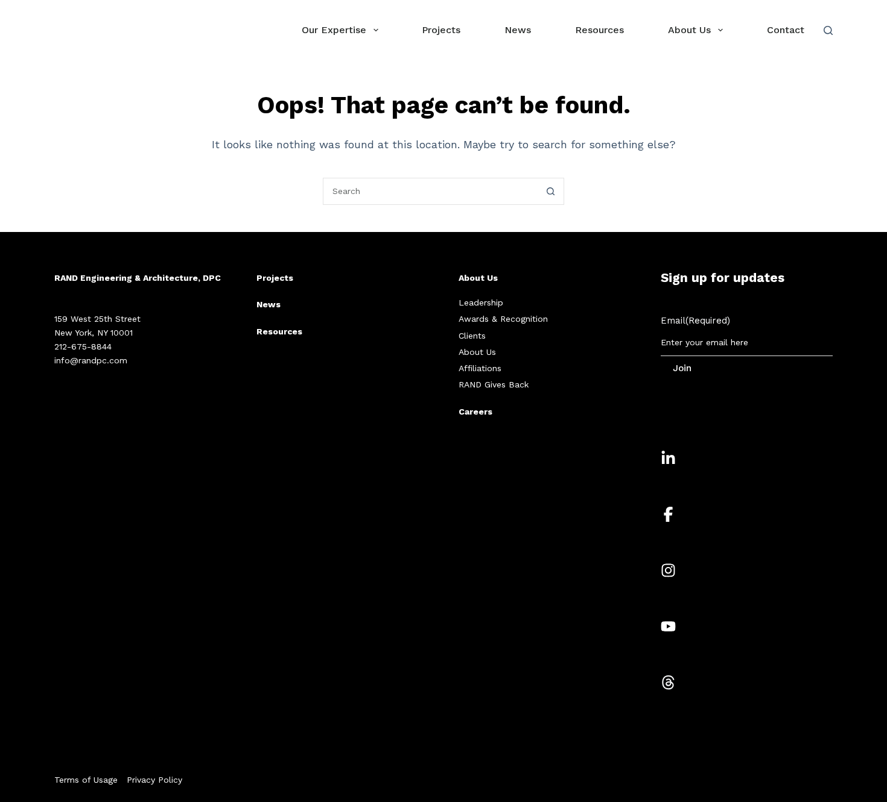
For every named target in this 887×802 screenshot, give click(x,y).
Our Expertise (334, 30)
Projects (441, 30)
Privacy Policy (154, 780)
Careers (475, 411)
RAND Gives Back (494, 384)
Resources (599, 30)
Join (682, 368)
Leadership (481, 302)
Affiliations (480, 368)
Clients (472, 335)
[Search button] (551, 191)
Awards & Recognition (503, 319)
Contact (785, 30)
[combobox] (430, 191)
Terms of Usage (86, 780)
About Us (689, 30)
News (517, 30)
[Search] (828, 30)
